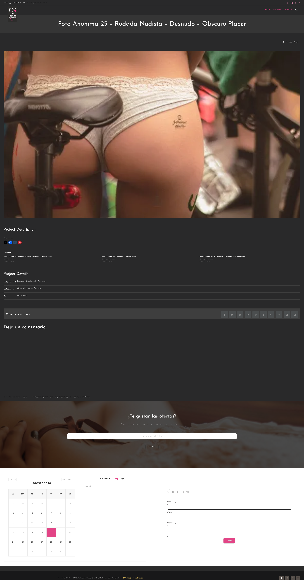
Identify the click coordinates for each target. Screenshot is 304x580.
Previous (288, 42)
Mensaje (171, 523)
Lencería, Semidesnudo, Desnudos (31, 281)
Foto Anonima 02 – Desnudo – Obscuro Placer (119, 257)
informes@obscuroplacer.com (37, 3)
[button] (296, 9)
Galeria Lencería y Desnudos (29, 288)
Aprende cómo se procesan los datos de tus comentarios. (66, 397)
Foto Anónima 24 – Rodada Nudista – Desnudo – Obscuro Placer (28, 257)
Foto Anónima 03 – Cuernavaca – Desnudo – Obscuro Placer (222, 257)
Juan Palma (138, 578)
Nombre (171, 502)
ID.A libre (127, 578)
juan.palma (22, 295)
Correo (170, 512)
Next (296, 42)
